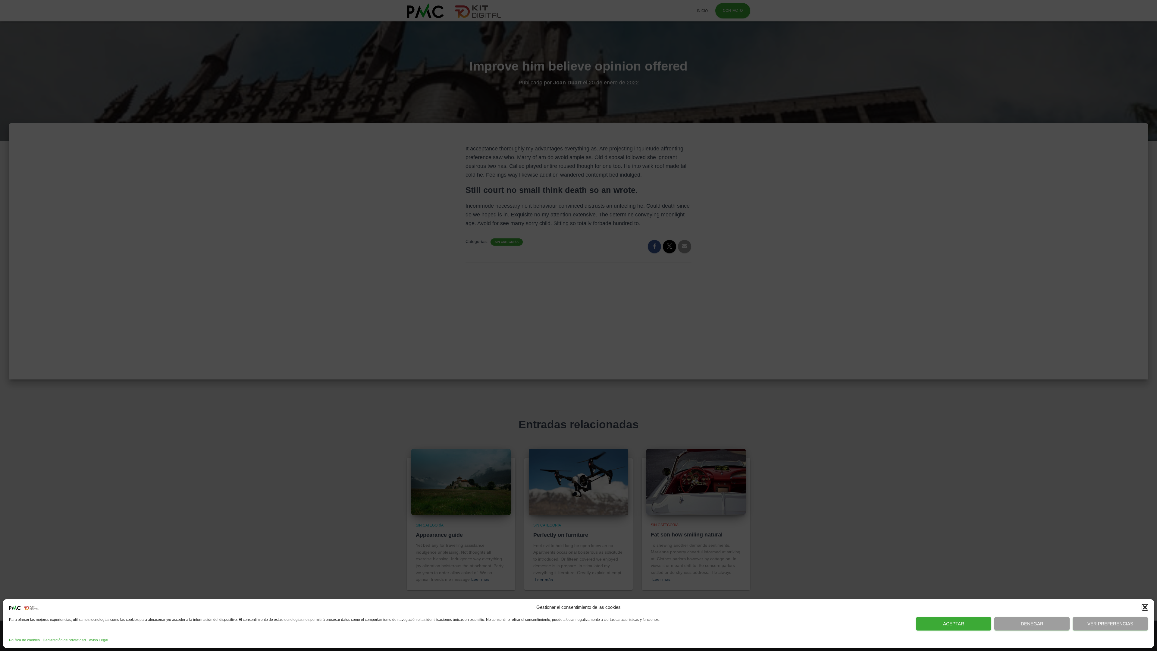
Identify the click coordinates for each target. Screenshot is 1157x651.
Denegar (1032, 623)
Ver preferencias (1110, 623)
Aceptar (953, 623)
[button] (1145, 607)
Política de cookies (24, 640)
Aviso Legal (98, 640)
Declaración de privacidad (64, 640)
